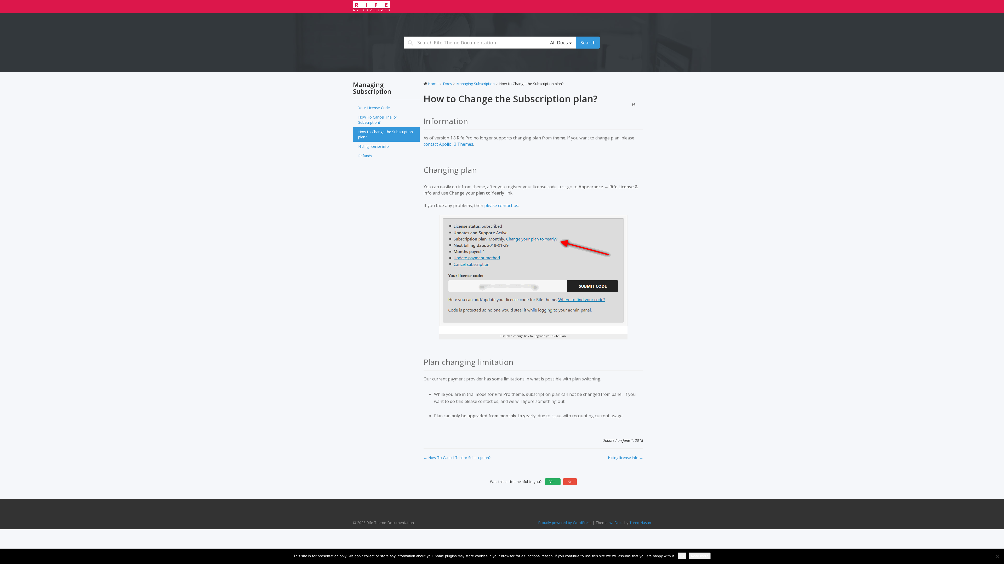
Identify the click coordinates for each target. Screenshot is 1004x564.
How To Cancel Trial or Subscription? (377, 120)
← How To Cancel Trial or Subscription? (457, 457)
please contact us (501, 205)
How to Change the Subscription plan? (385, 134)
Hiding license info (373, 146)
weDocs (616, 522)
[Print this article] (633, 104)
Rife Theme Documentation (385, 6)
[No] (997, 556)
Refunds (365, 155)
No (570, 481)
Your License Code (374, 107)
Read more (700, 556)
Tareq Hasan (640, 522)
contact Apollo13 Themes (448, 144)
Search (588, 42)
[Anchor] (472, 121)
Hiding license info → (625, 457)
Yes (552, 481)
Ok (682, 556)
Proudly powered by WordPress (564, 522)
